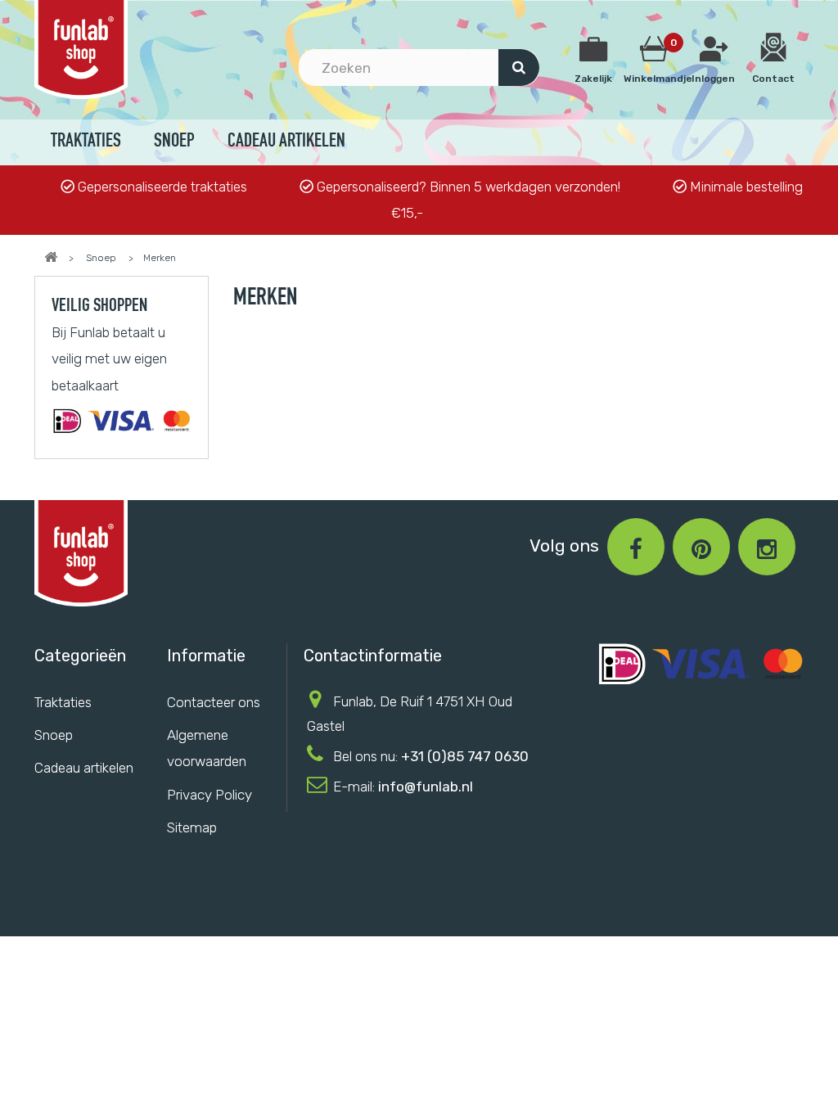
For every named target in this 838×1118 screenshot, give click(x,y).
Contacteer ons (213, 702)
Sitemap (192, 827)
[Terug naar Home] (50, 257)
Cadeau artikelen (286, 142)
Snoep (174, 142)
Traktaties (86, 142)
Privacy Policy (209, 795)
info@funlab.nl (425, 786)
